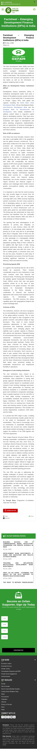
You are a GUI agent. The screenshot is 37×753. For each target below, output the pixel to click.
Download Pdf (11, 510)
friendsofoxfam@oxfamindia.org (11, 4)
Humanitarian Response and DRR (10, 671)
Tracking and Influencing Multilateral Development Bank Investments (18, 564)
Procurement (5, 696)
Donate (3, 683)
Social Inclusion (5, 676)
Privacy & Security (6, 704)
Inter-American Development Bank (15, 107)
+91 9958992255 (7, 2)
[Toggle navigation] (2, 9)
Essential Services (6, 666)
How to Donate (5, 686)
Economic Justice (6, 663)
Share (32, 516)
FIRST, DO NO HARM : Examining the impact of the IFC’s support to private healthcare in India (18, 574)
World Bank (24, 103)
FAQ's (3, 694)
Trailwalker (4, 699)
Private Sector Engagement (9, 674)
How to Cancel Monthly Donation (10, 689)
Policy (3, 709)
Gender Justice (5, 668)
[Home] (11, 10)
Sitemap (3, 702)
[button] (4, 637)
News (3, 707)
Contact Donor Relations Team (9, 691)
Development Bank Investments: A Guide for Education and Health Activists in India (18, 555)
